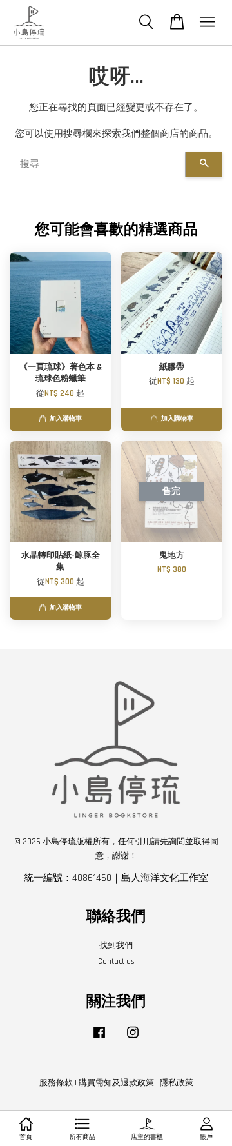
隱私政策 (176, 1083)
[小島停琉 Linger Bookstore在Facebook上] (99, 1039)
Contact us (116, 961)
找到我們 (116, 945)
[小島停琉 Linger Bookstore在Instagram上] (133, 1039)
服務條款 (56, 1083)
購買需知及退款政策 (116, 1083)
